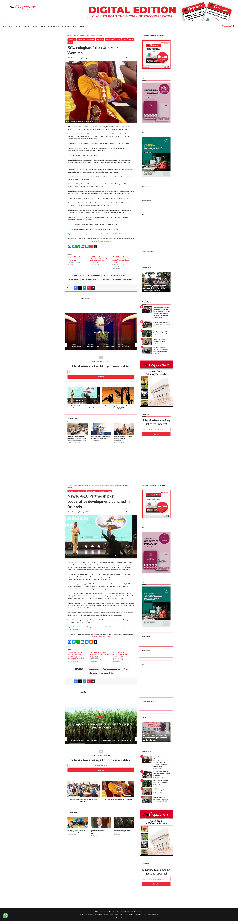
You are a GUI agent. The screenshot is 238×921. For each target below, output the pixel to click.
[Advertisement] (101, 462)
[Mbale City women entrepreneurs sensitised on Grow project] (101, 429)
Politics (130, 39)
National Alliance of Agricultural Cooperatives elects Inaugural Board (160, 349)
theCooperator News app (151, 914)
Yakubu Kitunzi (73, 58)
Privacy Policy (139, 914)
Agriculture (72, 39)
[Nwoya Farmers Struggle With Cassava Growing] (147, 333)
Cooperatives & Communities (49, 26)
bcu (106, 275)
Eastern (118, 39)
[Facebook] (76, 288)
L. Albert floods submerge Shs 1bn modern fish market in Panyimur (161, 324)
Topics (34, 26)
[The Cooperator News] (22, 7)
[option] (68, 331)
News (10, 26)
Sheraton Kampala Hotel (123, 279)
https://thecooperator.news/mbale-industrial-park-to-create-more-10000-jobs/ (94, 234)
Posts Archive (98, 914)
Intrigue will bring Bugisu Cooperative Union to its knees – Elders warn (77, 258)
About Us (82, 914)
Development (110, 39)
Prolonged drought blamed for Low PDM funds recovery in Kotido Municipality (155, 288)
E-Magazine (83, 26)
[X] (80, 288)
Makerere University (120, 275)
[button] (5, 915)
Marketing (74, 279)
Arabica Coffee (94, 275)
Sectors (17, 26)
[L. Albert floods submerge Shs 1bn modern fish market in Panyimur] (147, 324)
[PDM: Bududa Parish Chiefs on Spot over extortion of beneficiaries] (124, 429)
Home (4, 26)
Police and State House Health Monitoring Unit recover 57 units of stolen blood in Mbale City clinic (77, 438)
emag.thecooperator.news (102, 241)
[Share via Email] (93, 288)
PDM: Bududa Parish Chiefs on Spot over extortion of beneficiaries (123, 438)
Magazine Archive (108, 914)
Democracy (100, 39)
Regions (26, 26)
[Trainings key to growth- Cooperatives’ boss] (147, 341)
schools (107, 279)
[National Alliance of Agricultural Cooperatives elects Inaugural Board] (147, 350)
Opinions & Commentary (70, 26)
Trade (70, 42)
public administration (91, 279)
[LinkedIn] (84, 288)
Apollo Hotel (79, 275)
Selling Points (118, 914)
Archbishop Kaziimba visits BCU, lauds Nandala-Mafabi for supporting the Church (99, 258)
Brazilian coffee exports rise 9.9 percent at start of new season (68, 332)
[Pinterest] (89, 288)
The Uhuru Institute (137, 911)
